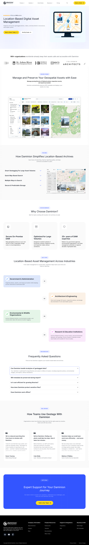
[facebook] (12, 534)
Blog (29, 531)
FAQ (61, 528)
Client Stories (40, 3)
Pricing (58, 3)
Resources (49, 3)
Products (22, 3)
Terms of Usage (82, 543)
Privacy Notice (73, 543)
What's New (47, 533)
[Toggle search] (67, 3)
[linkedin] (5, 534)
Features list (47, 525)
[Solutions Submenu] (34, 3)
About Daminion (32, 525)
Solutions (31, 3)
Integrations (62, 525)
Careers (30, 528)
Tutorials (47, 528)
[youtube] (8, 534)
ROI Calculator (80, 528)
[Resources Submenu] (53, 3)
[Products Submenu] (25, 3)
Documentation (48, 531)
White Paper (80, 525)
